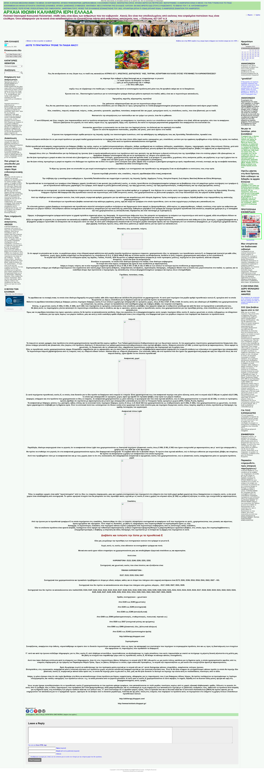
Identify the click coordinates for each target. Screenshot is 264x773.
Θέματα (250, 15)
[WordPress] (43, 711)
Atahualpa (140, 771)
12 (242, 54)
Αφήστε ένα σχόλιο (70, 714)
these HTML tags (41, 745)
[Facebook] (27, 711)
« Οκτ (243, 60)
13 (245, 54)
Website (58, 754)
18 (258, 54)
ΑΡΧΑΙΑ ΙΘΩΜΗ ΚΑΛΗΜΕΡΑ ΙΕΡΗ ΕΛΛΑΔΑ (48, 12)
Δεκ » (247, 60)
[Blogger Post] (39, 711)
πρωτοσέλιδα (250, 240)
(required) (61, 748)
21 (247, 56)
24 (255, 56)
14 (247, 54)
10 (255, 52)
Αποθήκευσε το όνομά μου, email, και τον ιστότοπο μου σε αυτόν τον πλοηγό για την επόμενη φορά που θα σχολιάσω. (66, 757)
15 (250, 54)
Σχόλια (258, 15)
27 (245, 58)
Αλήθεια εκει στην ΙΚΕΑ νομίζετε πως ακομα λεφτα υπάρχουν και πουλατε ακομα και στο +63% (206, 41)
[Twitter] (31, 711)
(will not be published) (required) (67, 751)
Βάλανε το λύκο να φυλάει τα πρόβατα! (39, 41)
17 (255, 54)
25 (258, 56)
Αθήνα (6, 43)
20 (245, 56)
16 (253, 54)
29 (250, 58)
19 (242, 56)
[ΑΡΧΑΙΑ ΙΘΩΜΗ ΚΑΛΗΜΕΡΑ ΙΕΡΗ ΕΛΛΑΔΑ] (132, 29)
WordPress (133, 771)
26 (242, 58)
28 (247, 58)
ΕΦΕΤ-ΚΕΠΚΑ (58, 714)
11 (258, 52)
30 (253, 58)
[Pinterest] (35, 711)
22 (250, 56)
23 (253, 56)
